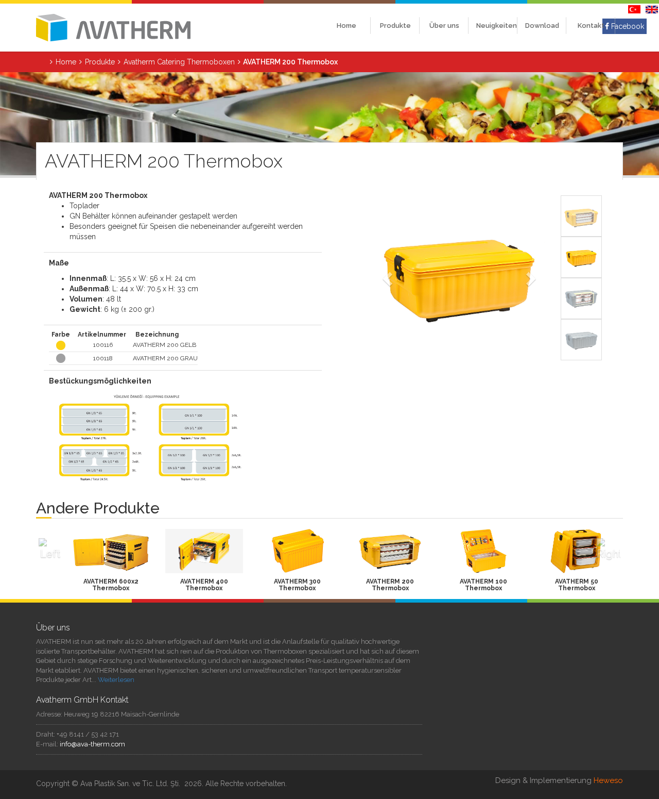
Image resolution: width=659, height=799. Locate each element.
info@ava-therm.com (92, 744)
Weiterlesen (116, 680)
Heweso (608, 780)
